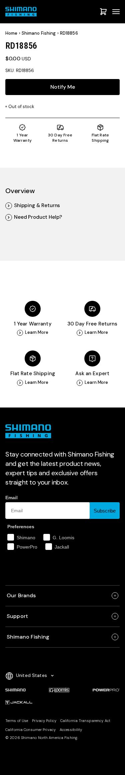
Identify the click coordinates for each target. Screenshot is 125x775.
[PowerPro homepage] (106, 690)
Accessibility (71, 729)
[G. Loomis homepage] (59, 690)
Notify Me (62, 86)
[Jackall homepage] (18, 702)
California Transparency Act (85, 720)
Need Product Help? (38, 217)
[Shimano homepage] (15, 690)
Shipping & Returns (37, 205)
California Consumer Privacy (30, 729)
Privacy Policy (44, 720)
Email (11, 497)
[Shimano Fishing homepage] (22, 11)
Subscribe (105, 511)
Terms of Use (16, 720)
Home (11, 33)
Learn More (36, 332)
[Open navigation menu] (116, 11)
